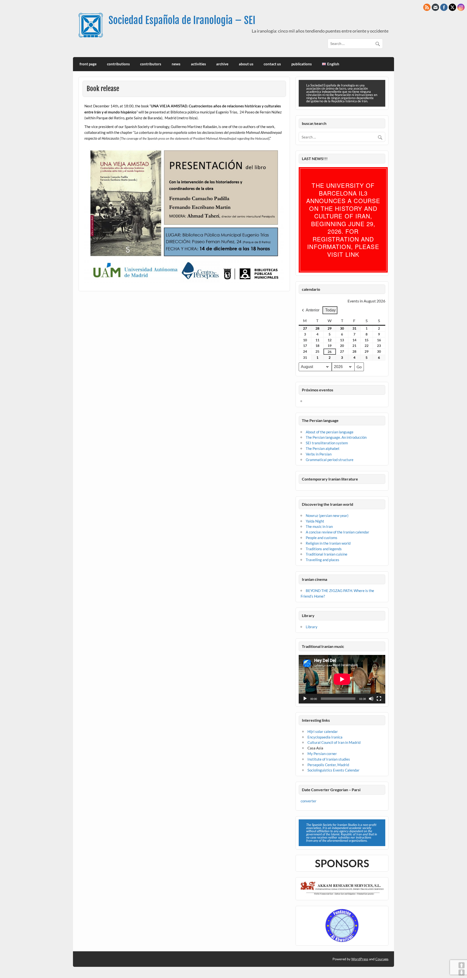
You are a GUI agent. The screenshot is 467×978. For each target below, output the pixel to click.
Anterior (312, 310)
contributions (118, 64)
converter (308, 801)
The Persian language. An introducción (336, 437)
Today (330, 310)
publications (301, 64)
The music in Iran (319, 526)
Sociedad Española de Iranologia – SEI (181, 20)
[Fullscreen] (379, 698)
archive (222, 64)
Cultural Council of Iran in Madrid (333, 742)
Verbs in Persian (319, 454)
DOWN (461, 972)
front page (88, 64)
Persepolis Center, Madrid (328, 765)
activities (198, 64)
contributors (150, 64)
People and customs (321, 537)
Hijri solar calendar (322, 731)
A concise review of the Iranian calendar (337, 532)
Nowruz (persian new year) (327, 515)
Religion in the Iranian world (328, 543)
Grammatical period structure (329, 459)
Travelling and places (322, 560)
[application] (342, 679)
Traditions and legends (324, 549)
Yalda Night (315, 521)
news (176, 64)
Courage (381, 959)
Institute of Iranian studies (328, 759)
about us (246, 64)
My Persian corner (322, 753)
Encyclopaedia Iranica (324, 737)
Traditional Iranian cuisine (326, 554)
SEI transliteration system (327, 443)
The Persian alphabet (323, 448)
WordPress (359, 959)
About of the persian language (329, 432)
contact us (272, 64)
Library (311, 627)
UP (461, 965)
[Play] (305, 698)
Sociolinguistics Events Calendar (333, 770)
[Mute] (371, 698)
